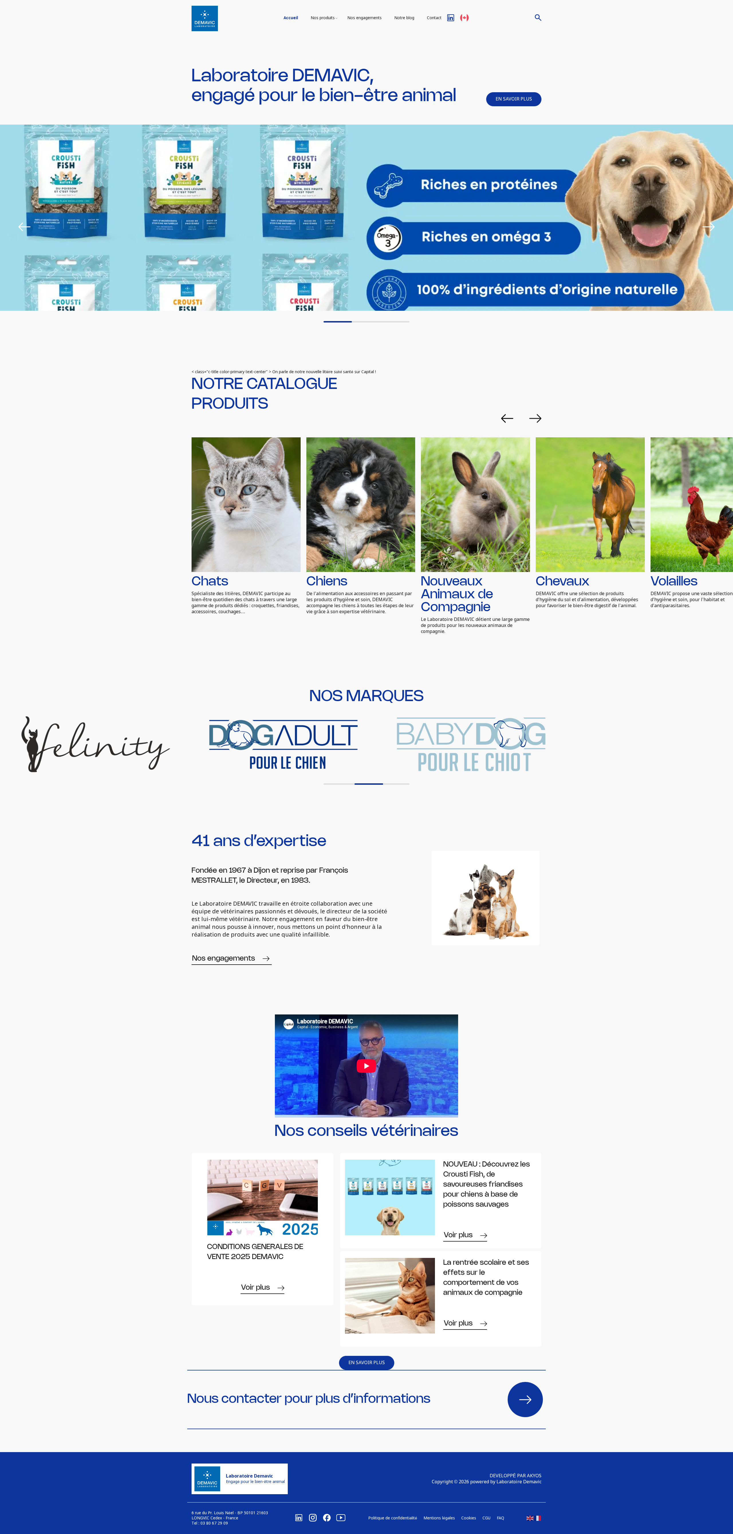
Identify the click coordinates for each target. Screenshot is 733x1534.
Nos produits (323, 18)
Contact (434, 18)
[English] (530, 1518)
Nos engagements (364, 18)
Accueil (291, 18)
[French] (537, 1518)
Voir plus (255, 1287)
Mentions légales (439, 1518)
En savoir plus (514, 99)
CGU (486, 1518)
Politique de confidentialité (392, 1518)
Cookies (468, 1518)
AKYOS (534, 1476)
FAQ (500, 1518)
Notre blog (404, 18)
